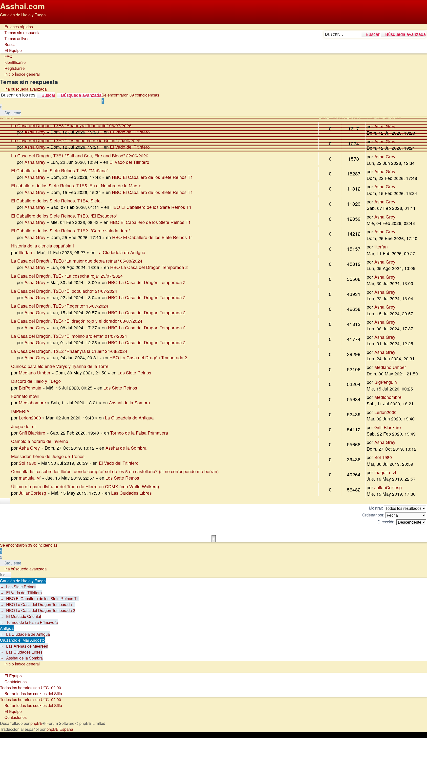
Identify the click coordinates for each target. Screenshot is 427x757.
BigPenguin (30, 388)
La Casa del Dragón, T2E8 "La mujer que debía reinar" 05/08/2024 (76, 261)
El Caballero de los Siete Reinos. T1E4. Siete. (56, 200)
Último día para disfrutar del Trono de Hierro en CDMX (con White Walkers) (85, 486)
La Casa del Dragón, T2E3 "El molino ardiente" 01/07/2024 (69, 336)
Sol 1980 (27, 463)
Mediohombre (32, 402)
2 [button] (1, 107)
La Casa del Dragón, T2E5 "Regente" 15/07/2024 (59, 306)
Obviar (6, 21)
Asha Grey (34, 147)
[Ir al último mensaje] (398, 156)
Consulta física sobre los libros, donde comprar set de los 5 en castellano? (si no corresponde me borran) (115, 471)
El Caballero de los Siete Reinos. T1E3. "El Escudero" (64, 216)
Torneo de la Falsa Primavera (139, 433)
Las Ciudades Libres (131, 493)
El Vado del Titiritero (130, 147)
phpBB (36, 723)
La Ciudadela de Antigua (121, 252)
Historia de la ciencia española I (42, 246)
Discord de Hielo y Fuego (36, 381)
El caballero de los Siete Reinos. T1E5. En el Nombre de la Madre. (77, 185)
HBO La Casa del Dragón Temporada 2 (149, 267)
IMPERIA (20, 411)
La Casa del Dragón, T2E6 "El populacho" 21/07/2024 (64, 291)
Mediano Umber (34, 372)
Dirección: (387, 522)
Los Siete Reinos (134, 372)
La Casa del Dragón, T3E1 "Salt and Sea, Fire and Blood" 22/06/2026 (79, 155)
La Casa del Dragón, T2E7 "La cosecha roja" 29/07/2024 (67, 276)
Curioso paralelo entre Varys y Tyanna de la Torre (59, 366)
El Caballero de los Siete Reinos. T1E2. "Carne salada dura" (70, 230)
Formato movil (25, 396)
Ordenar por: (373, 515)
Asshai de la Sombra (129, 402)
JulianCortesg (32, 493)
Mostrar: (376, 508)
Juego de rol (23, 426)
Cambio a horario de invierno (39, 441)
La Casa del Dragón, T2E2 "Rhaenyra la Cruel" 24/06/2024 (69, 351)
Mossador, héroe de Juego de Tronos (48, 456)
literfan (25, 252)
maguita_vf (30, 478)
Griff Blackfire (32, 433)
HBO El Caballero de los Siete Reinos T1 (152, 177)
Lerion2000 (30, 418)
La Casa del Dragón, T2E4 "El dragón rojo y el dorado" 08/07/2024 (76, 321)
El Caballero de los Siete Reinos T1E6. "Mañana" (59, 170)
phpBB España (59, 729)
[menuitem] (20, 32)
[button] (10, 113)
